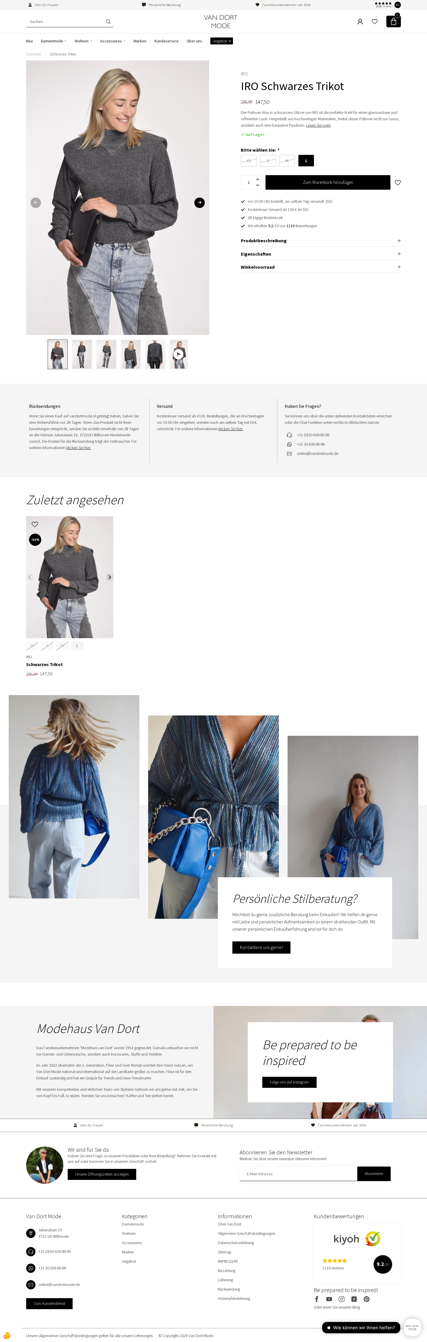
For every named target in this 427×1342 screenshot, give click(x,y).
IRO (244, 73)
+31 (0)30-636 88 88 (313, 434)
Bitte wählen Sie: (260, 150)
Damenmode (52, 41)
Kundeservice (167, 41)
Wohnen (82, 41)
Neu (29, 41)
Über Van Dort (229, 1224)
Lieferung (225, 1279)
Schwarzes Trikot (63, 54)
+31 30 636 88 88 (311, 444)
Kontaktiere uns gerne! (261, 947)
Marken (140, 41)
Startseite (33, 54)
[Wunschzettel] (375, 21)
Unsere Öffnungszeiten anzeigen (102, 1174)
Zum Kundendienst (49, 1303)
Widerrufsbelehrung (234, 1298)
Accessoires (111, 41)
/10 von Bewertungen (282, 225)
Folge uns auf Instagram (289, 1082)
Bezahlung (226, 1270)
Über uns (194, 41)
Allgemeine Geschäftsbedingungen (246, 1233)
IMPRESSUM (228, 1261)
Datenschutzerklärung (236, 1242)
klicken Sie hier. (78, 447)
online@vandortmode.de (317, 453)
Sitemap (225, 1252)
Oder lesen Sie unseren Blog (337, 1307)
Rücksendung (229, 1289)
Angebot (220, 41)
